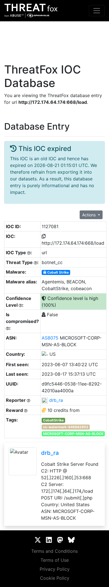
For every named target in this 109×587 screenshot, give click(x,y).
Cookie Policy (54, 578)
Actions (89, 214)
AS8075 (50, 338)
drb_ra (56, 400)
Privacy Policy (55, 569)
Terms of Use (55, 560)
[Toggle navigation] (97, 10)
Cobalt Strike (57, 272)
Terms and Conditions (54, 551)
